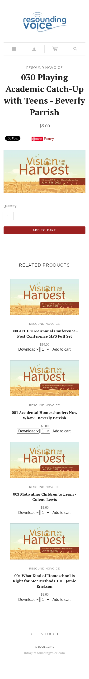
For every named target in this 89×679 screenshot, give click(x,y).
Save (39, 139)
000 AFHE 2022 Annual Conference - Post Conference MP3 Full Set (44, 333)
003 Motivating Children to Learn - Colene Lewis (44, 497)
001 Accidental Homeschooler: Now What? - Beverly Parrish (44, 415)
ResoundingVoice (44, 323)
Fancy (49, 138)
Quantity (10, 206)
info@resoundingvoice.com (44, 652)
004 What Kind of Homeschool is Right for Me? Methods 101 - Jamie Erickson (44, 581)
